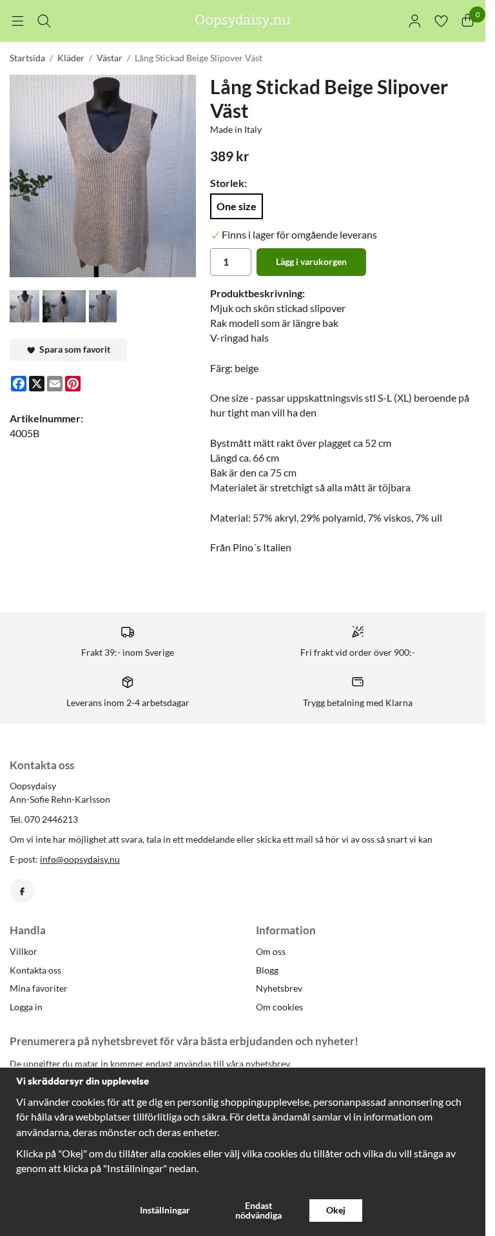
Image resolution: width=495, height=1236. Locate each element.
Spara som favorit (72, 349)
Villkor (23, 951)
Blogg (267, 970)
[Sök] (44, 21)
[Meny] (18, 21)
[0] (468, 21)
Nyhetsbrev (279, 988)
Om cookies (279, 1006)
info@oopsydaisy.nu (80, 859)
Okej (335, 1209)
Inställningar (165, 1209)
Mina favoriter (39, 988)
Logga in (26, 1006)
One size (237, 206)
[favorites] (441, 21)
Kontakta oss (35, 970)
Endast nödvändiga (258, 1210)
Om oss (271, 951)
